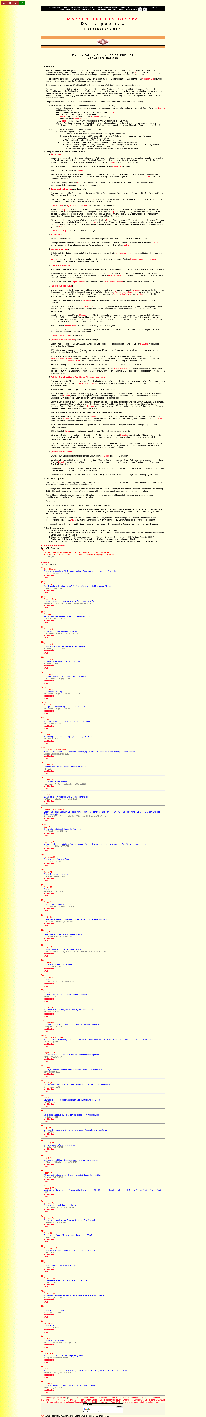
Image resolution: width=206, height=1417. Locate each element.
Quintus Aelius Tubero (87, 383)
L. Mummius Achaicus (125, 253)
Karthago (127, 245)
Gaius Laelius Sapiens (61, 189)
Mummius (55, 259)
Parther (115, 112)
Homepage (50, 1398)
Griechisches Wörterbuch (110, 1400)
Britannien (95, 117)
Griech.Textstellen (54, 1402)
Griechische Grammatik (155, 1400)
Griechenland (148, 79)
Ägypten (93, 416)
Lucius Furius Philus (60, 265)
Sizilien (138, 73)
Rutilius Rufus (71, 325)
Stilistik (71, 1398)
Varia (113, 1402)
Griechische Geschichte (74, 1402)
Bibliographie (132, 1402)
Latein (78, 1398)
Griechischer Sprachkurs (133, 1400)
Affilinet (92, 7)
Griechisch (79, 1400)
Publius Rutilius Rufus (61, 286)
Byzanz (73, 520)
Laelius (80, 183)
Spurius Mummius (59, 249)
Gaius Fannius (147, 177)
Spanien (161, 108)
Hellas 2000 (62, 1398)
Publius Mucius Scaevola (125, 292)
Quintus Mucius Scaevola (78, 206)
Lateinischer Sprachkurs (129, 1398)
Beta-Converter (102, 1402)
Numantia (159, 419)
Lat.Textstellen (47, 1400)
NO (145, 9)
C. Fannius (56, 154)
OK (140, 9)
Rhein (62, 117)
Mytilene (82, 315)
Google (86, 7)
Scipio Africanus (78, 282)
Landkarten (90, 1402)
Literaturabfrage (152, 1402)
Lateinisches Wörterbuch (106, 1398)
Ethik (142, 1402)
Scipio (112, 162)
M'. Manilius (56, 235)
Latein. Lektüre (88, 1398)
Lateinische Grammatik (150, 1398)
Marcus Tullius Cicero (103, 19)
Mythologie (121, 1402)
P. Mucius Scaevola (121, 369)
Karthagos (116, 166)
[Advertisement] (10, 43)
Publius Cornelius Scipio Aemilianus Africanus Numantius (78, 377)
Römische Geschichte (64, 1400)
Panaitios (134, 259)
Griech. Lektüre (91, 1400)
